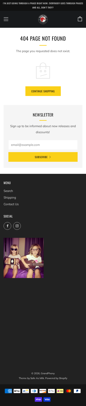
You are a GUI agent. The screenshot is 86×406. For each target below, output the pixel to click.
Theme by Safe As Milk (31, 378)
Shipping (10, 197)
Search (8, 191)
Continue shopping (43, 91)
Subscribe (41, 157)
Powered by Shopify (56, 378)
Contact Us (11, 204)
